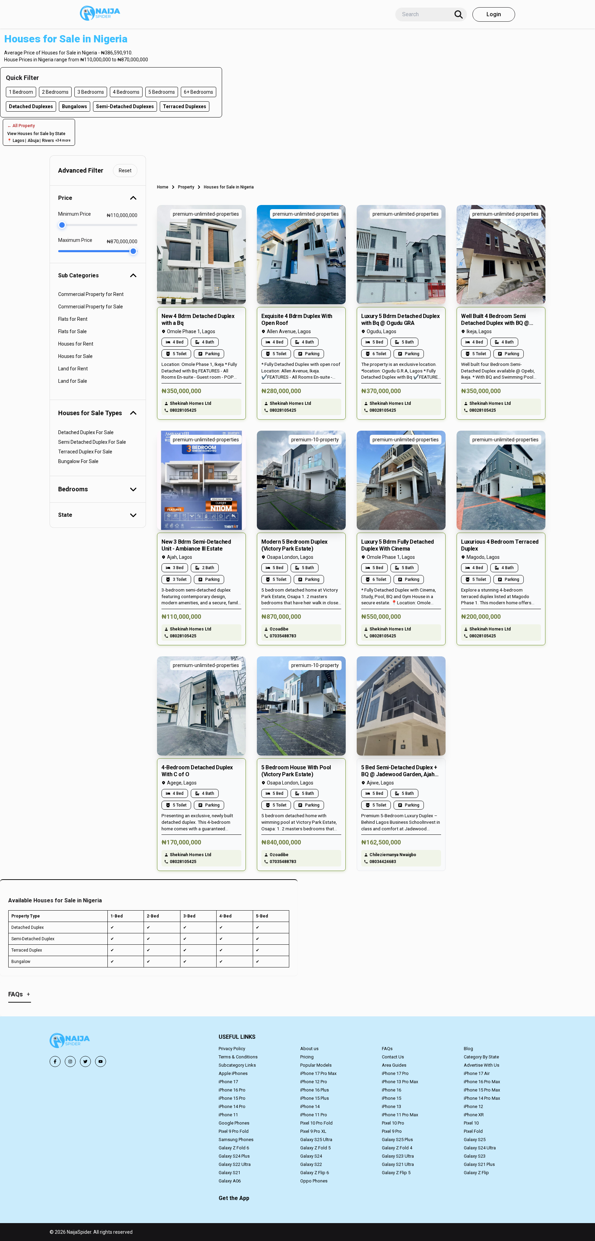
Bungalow (20, 961)
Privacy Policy (232, 1048)
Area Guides (394, 1065)
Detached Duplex (27, 927)
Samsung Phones (236, 1139)
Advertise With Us (481, 1065)
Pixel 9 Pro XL (313, 1131)
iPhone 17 (228, 1081)
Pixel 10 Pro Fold (316, 1123)
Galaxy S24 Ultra (480, 1147)
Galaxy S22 (311, 1164)
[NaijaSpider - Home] (70, 1041)
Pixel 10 (471, 1123)
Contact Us (393, 1056)
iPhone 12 (473, 1106)
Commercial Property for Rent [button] (91, 294)
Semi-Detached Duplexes (125, 106)
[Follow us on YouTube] (100, 1061)
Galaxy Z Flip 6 (314, 1172)
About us (309, 1048)
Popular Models (316, 1065)
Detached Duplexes (31, 106)
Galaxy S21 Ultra (398, 1164)
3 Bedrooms (90, 92)
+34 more (63, 140)
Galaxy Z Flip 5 (396, 1172)
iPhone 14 (310, 1106)
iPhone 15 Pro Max (482, 1090)
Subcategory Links (237, 1065)
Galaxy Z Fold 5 (315, 1147)
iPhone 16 (391, 1090)
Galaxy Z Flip (476, 1172)
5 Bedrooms (161, 92)
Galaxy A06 (230, 1180)
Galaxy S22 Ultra (235, 1164)
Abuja (33, 140)
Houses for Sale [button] (75, 356)
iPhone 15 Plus (314, 1098)
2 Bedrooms (55, 92)
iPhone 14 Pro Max (482, 1098)
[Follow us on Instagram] (70, 1061)
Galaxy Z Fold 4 (397, 1147)
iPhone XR (474, 1114)
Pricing (307, 1056)
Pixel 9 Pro (392, 1131)
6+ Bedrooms (198, 92)
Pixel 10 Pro (393, 1123)
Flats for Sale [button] (72, 331)
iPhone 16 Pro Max (482, 1081)
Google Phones (234, 1123)
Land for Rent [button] (73, 368)
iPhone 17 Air (477, 1073)
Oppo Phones (313, 1180)
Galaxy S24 (311, 1156)
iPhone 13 (391, 1106)
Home (162, 187)
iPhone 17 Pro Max (318, 1073)
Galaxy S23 (475, 1156)
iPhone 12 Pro (313, 1081)
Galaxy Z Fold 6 (234, 1147)
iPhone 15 (391, 1098)
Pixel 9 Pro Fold (234, 1131)
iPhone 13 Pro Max (400, 1081)
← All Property (21, 125)
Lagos (18, 140)
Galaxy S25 (475, 1139)
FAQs (387, 1048)
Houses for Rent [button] (75, 344)
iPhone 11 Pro (313, 1114)
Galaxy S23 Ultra (398, 1156)
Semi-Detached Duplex (32, 938)
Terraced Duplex (26, 950)
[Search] (459, 14)
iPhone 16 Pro (232, 1090)
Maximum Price (75, 240)
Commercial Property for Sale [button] (90, 306)
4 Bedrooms (126, 92)
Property (186, 187)
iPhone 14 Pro (232, 1106)
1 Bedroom (21, 92)
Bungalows (74, 106)
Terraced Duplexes (184, 106)
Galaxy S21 (229, 1172)
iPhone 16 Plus (314, 1090)
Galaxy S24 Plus (234, 1156)
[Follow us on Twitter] (85, 1061)
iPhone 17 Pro (395, 1073)
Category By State (481, 1056)
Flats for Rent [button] (72, 319)
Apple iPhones (233, 1073)
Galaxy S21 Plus (479, 1164)
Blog (468, 1048)
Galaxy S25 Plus (397, 1139)
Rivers (48, 140)
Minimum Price (74, 214)
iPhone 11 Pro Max (400, 1114)
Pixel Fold (473, 1131)
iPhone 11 (228, 1114)
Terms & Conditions (238, 1056)
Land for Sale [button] (72, 381)
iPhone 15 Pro (232, 1098)
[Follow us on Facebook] (55, 1061)
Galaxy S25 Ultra (316, 1139)
